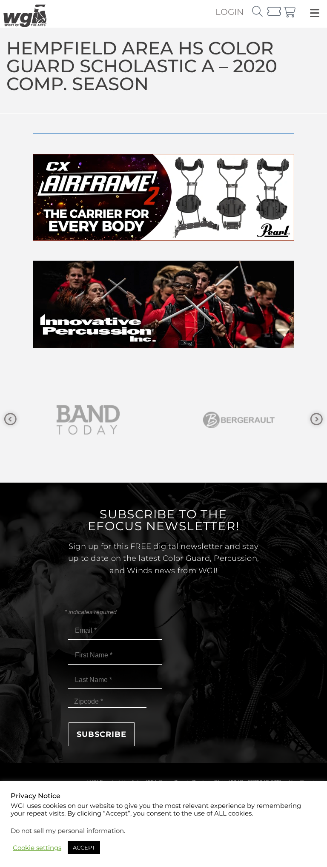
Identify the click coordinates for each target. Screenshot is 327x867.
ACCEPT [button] (84, 847)
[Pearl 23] (163, 238)
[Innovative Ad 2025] (163, 345)
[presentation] (10, 419)
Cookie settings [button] (37, 848)
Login (229, 12)
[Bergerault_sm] (166, 419)
